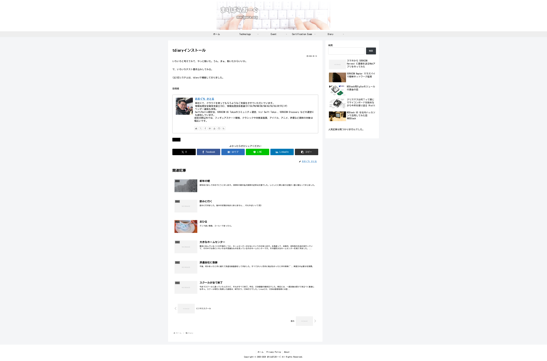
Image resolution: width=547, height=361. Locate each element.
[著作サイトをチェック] (196, 128)
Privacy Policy (274, 352)
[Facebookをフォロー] (205, 128)
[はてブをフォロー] (210, 128)
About (286, 352)
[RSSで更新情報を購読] (223, 128)
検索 (330, 45)
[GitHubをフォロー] (219, 128)
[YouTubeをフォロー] (214, 128)
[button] (306, 152)
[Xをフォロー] (201, 128)
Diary (177, 139)
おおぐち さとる (204, 99)
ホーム (261, 352)
